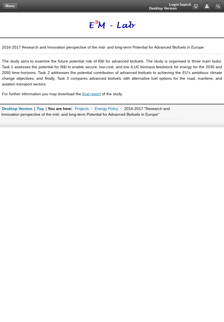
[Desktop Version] (195, 6)
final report (91, 94)
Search (218, 6)
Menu (10, 6)
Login (206, 6)
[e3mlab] (112, 25)
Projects (82, 108)
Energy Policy (106, 108)
